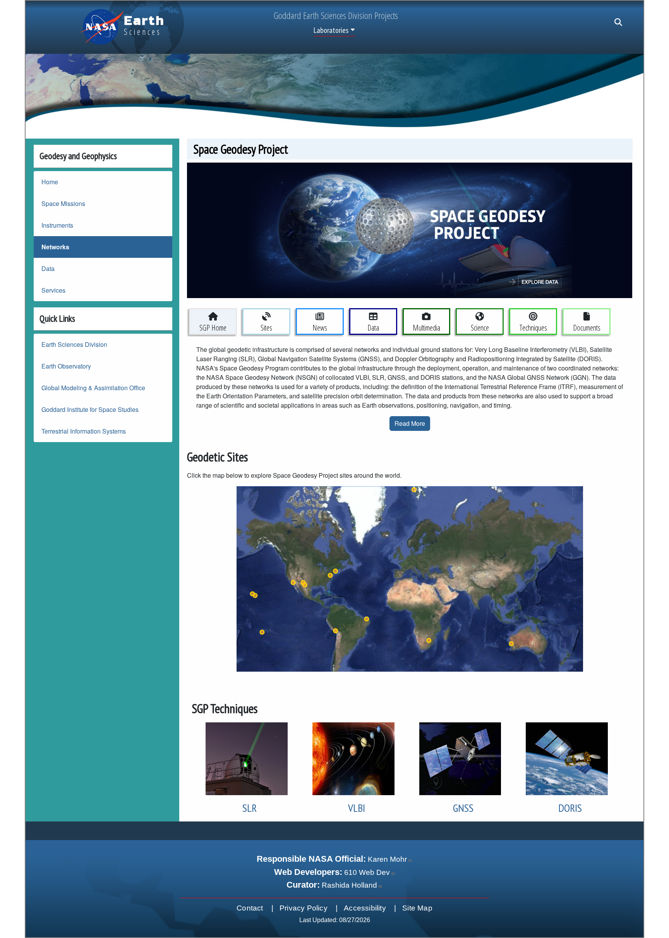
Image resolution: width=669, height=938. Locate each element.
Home (49, 181)
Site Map (417, 908)
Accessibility (365, 908)
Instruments (57, 225)
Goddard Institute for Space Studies (90, 409)
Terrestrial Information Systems (83, 431)
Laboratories (331, 30)
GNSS (463, 808)
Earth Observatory (66, 366)
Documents (586, 327)
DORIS (570, 808)
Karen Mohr (387, 859)
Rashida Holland (349, 885)
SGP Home (212, 327)
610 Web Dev (367, 872)
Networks (55, 246)
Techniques (533, 327)
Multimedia (426, 327)
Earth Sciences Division (74, 344)
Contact (250, 908)
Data (48, 268)
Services (53, 290)
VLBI (356, 808)
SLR (249, 808)
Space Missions (63, 203)
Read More (410, 423)
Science (480, 327)
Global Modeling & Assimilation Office (93, 387)
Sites (266, 327)
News (319, 327)
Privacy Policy (304, 908)
